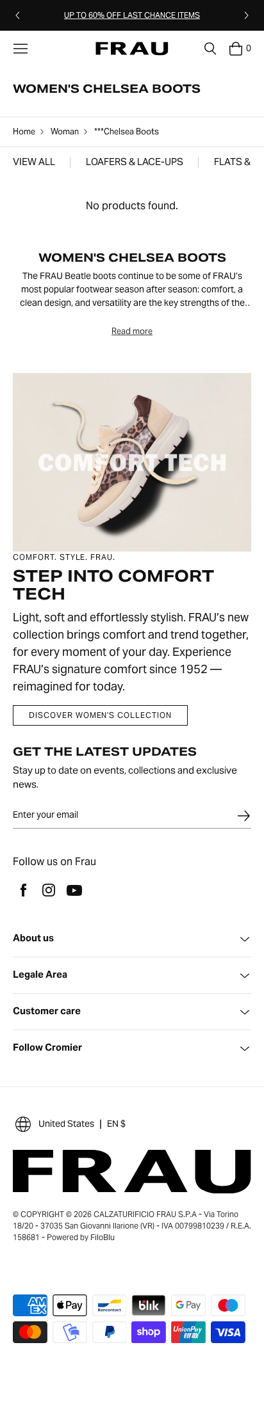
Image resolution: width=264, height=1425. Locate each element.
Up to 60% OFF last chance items (132, 15)
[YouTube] (74, 890)
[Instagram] (48, 890)
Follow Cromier (47, 1047)
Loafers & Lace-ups (134, 162)
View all (34, 162)
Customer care (47, 1011)
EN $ (116, 1123)
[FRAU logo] (131, 49)
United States (66, 1123)
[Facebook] (23, 890)
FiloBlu (102, 1237)
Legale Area (40, 974)
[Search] (210, 48)
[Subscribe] (243, 816)
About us (33, 938)
